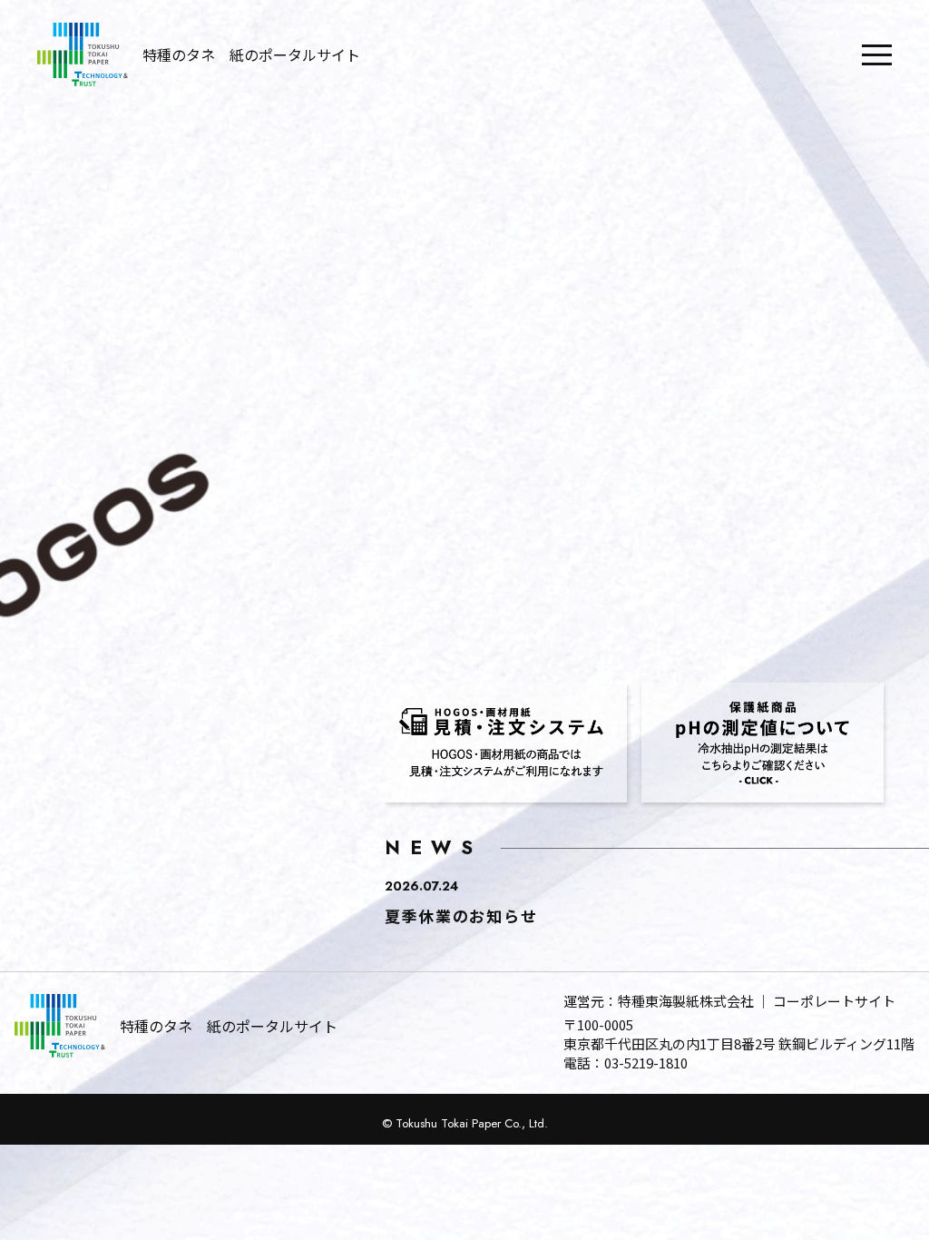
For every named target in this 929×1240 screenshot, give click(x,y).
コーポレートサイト (834, 1000)
